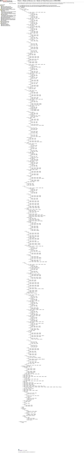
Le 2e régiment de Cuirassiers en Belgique (9, 13)
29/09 (49, 6)
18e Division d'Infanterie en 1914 (7, 7)
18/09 (28, 6)
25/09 (42, 6)
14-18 (3, 5)
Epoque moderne (4, 14)
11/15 (48, 5)
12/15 (50, 5)
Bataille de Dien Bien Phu (6, 17)
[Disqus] (51, 436)
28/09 (48, 6)
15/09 (22, 6)
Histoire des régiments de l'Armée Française (8, 9)
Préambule (3, 4)
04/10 (59, 6)
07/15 (40, 5)
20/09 (32, 6)
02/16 (54, 5)
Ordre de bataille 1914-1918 (6, 6)
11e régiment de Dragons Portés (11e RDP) (9, 11)
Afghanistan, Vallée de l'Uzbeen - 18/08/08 (9, 15)
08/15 (42, 5)
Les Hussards (4, 20)
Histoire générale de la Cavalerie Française (8, 19)
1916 (24, 5)
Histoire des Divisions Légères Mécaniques (8, 18)
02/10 (55, 6)
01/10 (53, 6)
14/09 (20, 6)
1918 (28, 5)
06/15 (38, 5)
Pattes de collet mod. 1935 (6, 25)
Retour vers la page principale (12, 3)
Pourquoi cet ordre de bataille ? (7, 8)
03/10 (57, 6)
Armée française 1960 (5, 22)
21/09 (34, 6)
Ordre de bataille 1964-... (5, 21)
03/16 (56, 5)
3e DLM (3, 10)
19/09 (30, 6)
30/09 (51, 6)
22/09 (36, 6)
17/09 (26, 6)
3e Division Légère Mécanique (7, 12)
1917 (26, 5)
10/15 (46, 5)
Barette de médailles (5, 23)
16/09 (24, 6)
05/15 (36, 5)
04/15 (34, 5)
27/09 (46, 6)
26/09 (44, 6)
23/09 (38, 6)
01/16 (52, 5)
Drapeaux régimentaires (5, 24)
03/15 (32, 5)
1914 (21, 5)
